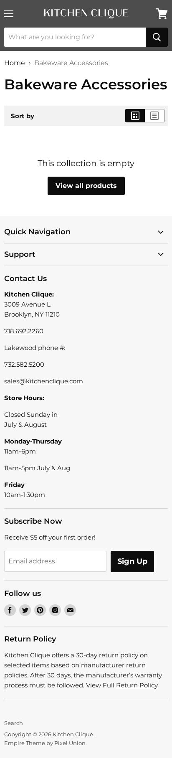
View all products (86, 186)
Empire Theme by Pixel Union (45, 743)
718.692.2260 (23, 331)
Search (13, 723)
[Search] (157, 37)
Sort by (22, 115)
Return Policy (137, 685)
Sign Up (132, 561)
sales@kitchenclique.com (43, 381)
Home (14, 63)
